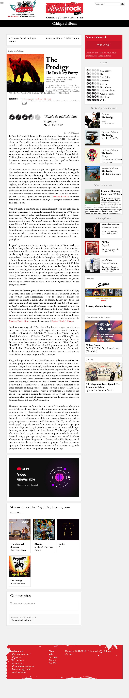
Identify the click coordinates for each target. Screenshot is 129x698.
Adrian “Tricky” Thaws (62, 321)
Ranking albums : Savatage (99, 306)
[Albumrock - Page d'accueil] (64, 14)
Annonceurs (17, 663)
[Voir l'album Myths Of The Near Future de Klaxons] (44, 539)
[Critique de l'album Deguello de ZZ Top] (92, 254)
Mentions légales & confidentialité (21, 671)
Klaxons (38, 544)
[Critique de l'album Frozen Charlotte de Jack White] (92, 272)
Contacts (16, 657)
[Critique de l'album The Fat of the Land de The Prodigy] (92, 180)
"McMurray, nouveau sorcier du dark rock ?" (110, 232)
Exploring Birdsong (110, 191)
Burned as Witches (111, 224)
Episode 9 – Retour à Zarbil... (100, 390)
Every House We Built (111, 194)
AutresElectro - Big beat (108, 122)
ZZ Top (105, 242)
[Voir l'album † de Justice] (68, 539)
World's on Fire (17, 583)
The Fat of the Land (111, 174)
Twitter (52, 660)
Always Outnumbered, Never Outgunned (112, 159)
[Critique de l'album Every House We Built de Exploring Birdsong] (92, 203)
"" (103, 209)
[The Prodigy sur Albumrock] (92, 127)
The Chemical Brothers (17, 545)
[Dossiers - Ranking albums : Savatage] (103, 302)
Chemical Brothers (60, 196)
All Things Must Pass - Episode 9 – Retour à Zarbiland (103, 386)
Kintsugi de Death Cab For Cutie (61, 38)
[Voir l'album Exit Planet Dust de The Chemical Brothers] (19, 539)
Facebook (53, 657)
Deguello (106, 245)
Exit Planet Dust (18, 550)
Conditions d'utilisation (23, 666)
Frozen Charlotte (109, 263)
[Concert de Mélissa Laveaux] (103, 341)
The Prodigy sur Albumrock (103, 108)
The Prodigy (57, 63)
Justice (62, 544)
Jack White (107, 260)
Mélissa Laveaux (94, 345)
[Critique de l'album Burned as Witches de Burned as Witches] (92, 237)
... (87, 309)
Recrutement (18, 660)
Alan (46, 125)
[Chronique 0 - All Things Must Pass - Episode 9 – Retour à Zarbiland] (103, 374)
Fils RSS (52, 663)
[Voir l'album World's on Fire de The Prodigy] (19, 576)
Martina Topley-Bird (18, 321)
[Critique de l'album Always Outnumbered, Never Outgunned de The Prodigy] (92, 162)
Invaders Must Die (110, 138)
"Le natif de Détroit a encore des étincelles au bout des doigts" (110, 269)
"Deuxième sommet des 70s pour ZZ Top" (110, 250)
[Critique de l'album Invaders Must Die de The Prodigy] (92, 144)
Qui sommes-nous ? (21, 654)
